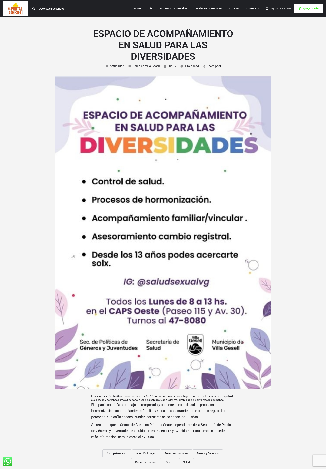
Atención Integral (146, 453)
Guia (149, 8)
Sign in (274, 8)
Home (137, 8)
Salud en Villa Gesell (146, 66)
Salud (186, 462)
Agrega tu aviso (310, 8)
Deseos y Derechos (208, 453)
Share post (214, 66)
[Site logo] (16, 8)
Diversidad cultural (146, 462)
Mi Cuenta (250, 8)
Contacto (233, 8)
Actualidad (117, 66)
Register (286, 8)
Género (170, 462)
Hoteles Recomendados (208, 8)
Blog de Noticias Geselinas (173, 8)
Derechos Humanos (176, 453)
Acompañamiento (116, 453)
